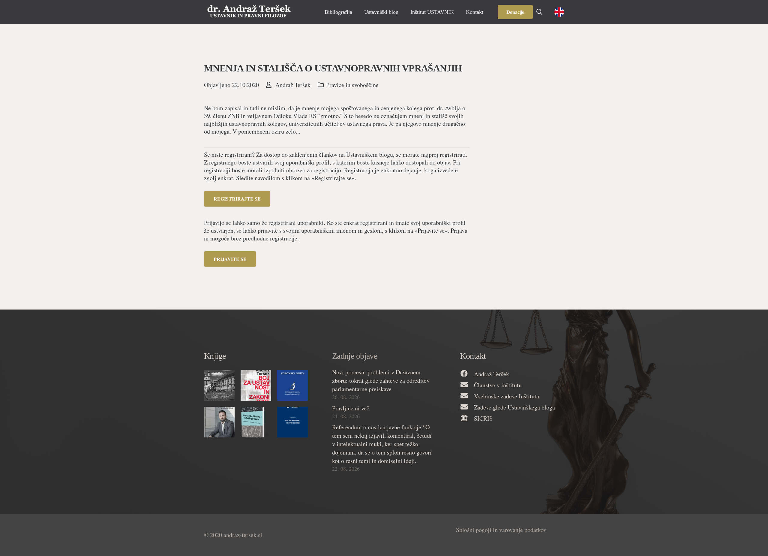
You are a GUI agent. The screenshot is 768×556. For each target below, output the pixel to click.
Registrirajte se (237, 198)
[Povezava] (249, 12)
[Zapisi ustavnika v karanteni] (219, 422)
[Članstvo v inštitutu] (467, 385)
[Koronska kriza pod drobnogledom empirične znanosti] (292, 385)
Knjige (215, 356)
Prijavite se (230, 258)
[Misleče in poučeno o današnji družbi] (292, 422)
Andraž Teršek (292, 85)
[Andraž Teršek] (467, 374)
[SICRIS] (467, 418)
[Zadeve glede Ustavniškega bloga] (467, 407)
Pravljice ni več (350, 408)
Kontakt (473, 356)
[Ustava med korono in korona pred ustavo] (219, 385)
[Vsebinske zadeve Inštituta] (467, 396)
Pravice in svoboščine (352, 85)
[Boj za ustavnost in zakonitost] (256, 385)
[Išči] (539, 12)
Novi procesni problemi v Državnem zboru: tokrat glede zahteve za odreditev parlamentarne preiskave (381, 380)
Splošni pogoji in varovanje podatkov (501, 530)
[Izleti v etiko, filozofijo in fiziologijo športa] (256, 422)
